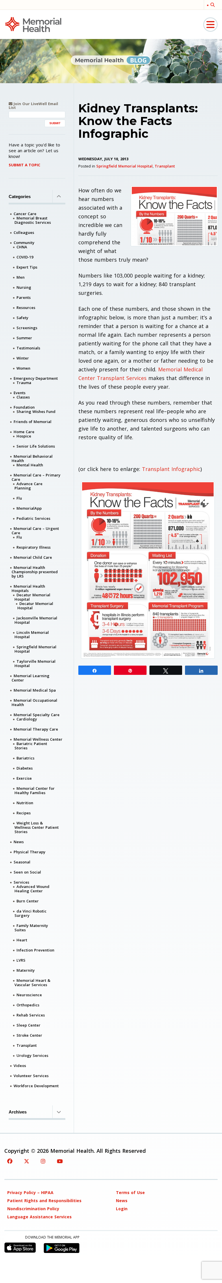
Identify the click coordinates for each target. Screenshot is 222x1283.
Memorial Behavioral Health (32, 458)
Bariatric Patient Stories (30, 746)
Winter (22, 358)
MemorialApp (29, 508)
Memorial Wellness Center (38, 739)
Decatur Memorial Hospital (32, 597)
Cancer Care (25, 213)
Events (19, 392)
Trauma (23, 382)
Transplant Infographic (171, 468)
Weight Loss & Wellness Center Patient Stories (36, 827)
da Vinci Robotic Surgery (30, 913)
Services (21, 882)
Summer (24, 337)
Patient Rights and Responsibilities (44, 1200)
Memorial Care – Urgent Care (35, 530)
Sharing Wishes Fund (36, 411)
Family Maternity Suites (31, 927)
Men (20, 277)
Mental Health (29, 465)
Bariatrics (25, 758)
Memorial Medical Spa (35, 690)
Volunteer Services (31, 1075)
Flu (19, 498)
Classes (23, 397)
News (19, 841)
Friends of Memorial (32, 421)
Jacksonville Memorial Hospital (35, 620)
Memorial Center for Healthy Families (34, 790)
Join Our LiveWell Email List (33, 105)
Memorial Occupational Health (34, 702)
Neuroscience (29, 994)
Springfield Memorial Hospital (124, 166)
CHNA (21, 246)
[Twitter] (26, 1161)
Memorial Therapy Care (36, 729)
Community (24, 242)
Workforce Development (36, 1085)
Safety (22, 317)
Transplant (165, 166)
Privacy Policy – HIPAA (30, 1192)
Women (23, 368)
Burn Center (27, 901)
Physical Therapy (29, 851)
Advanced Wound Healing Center (31, 888)
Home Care (24, 431)
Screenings (26, 327)
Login (121, 1208)
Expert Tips (26, 267)
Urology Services (32, 1055)
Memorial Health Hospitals (28, 588)
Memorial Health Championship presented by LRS (35, 572)
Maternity (25, 970)
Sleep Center (28, 1025)
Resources (25, 307)
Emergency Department (36, 378)
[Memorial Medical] (33, 24)
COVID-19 (24, 257)
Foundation (24, 407)
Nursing (23, 287)
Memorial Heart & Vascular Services (32, 982)
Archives (18, 1111)
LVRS (20, 960)
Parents (23, 297)
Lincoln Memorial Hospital (31, 634)
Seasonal (22, 862)
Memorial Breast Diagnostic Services (32, 220)
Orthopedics (27, 1005)
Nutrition (24, 802)
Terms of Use (130, 1192)
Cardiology (26, 719)
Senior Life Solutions (35, 446)
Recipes (23, 812)
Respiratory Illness (33, 547)
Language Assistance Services (39, 1216)
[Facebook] (9, 1161)
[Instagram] (43, 1161)
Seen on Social (27, 872)
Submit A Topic (24, 164)
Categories (20, 196)
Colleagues (24, 232)
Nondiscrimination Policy (33, 1208)
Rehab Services (30, 1015)
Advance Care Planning (28, 486)
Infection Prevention (35, 950)
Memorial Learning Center (30, 678)
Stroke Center (29, 1035)
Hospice (23, 436)
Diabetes (24, 768)
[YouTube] (60, 1161)
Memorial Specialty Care (37, 714)
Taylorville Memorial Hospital (35, 663)
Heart (21, 940)
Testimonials (28, 348)
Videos (20, 1065)
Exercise (24, 778)
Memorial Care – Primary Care (36, 477)
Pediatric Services (33, 518)
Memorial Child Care (33, 557)
